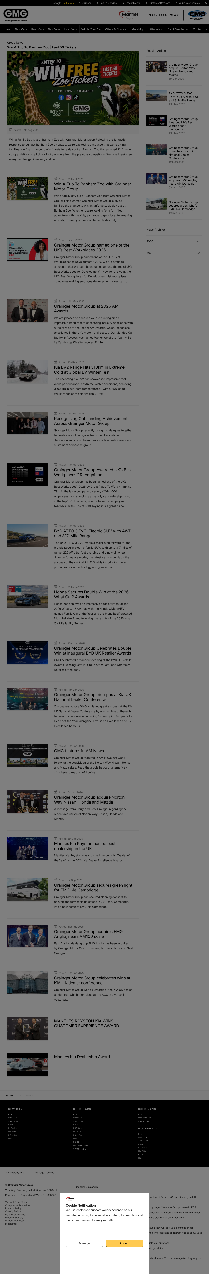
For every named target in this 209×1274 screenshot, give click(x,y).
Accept (124, 1243)
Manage (84, 1243)
